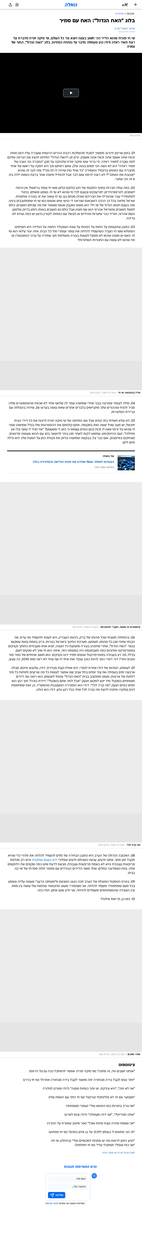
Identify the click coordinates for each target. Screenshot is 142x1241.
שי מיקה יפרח (109, 1153)
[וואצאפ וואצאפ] (17, 4)
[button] (124, 4)
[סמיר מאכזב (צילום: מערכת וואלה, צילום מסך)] (71, 983)
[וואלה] (71, 4)
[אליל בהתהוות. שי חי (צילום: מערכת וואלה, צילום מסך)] (71, 322)
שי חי (120, 1153)
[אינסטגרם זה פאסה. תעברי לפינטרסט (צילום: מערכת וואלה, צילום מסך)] (71, 556)
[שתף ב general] (10, 5)
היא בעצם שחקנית (44, 860)
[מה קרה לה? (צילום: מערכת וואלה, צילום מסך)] (71, 774)
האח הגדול (129, 1153)
